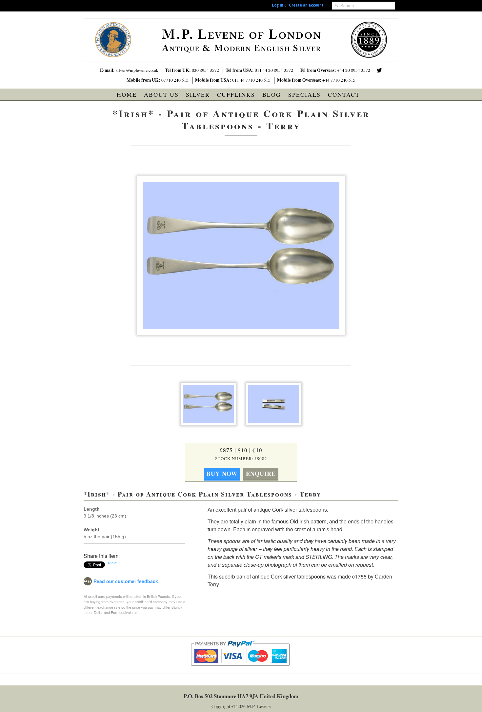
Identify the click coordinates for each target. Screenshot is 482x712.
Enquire (261, 473)
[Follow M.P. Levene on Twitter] (379, 70)
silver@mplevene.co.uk (137, 70)
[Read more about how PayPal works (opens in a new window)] (241, 672)
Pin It (112, 563)
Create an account (306, 5)
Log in (277, 5)
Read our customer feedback (125, 581)
